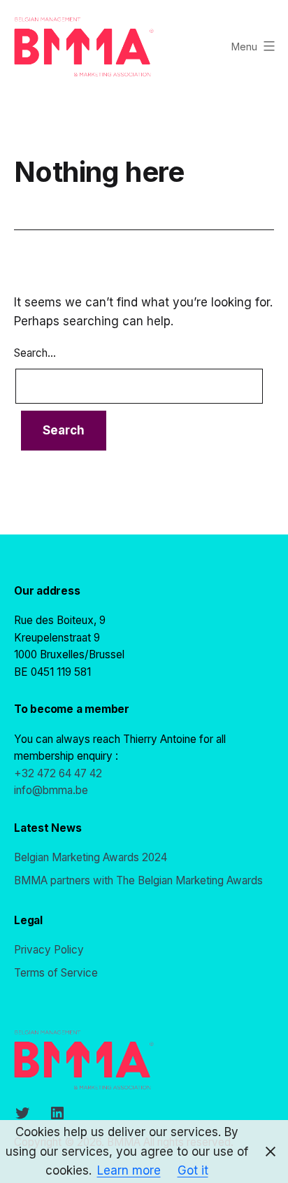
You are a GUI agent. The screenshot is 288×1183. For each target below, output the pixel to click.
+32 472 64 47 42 (58, 773)
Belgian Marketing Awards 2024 (90, 857)
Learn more (129, 1170)
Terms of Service (56, 972)
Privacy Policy (49, 949)
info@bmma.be (51, 790)
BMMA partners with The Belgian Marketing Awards (138, 880)
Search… (35, 353)
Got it (193, 1170)
